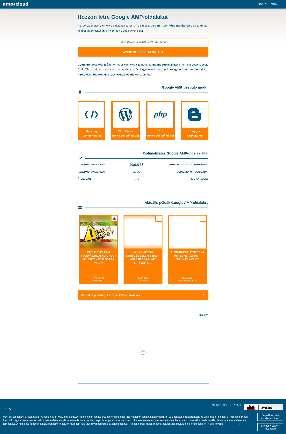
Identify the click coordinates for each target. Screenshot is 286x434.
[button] (264, 4)
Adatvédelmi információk (18, 427)
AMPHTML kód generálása (143, 52)
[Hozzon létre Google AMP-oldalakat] (15, 4)
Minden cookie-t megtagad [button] (270, 427)
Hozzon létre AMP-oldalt (226, 404)
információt (231, 423)
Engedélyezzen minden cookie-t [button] (270, 417)
